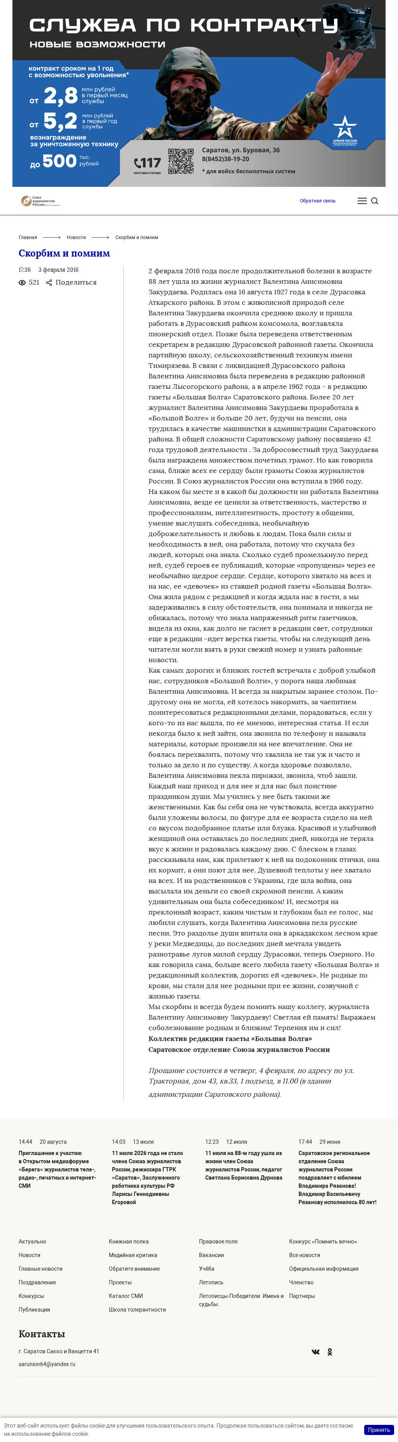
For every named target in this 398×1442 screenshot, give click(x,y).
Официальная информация (324, 1269)
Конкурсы (31, 1296)
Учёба (207, 1269)
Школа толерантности (137, 1310)
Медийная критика (133, 1255)
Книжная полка (129, 1241)
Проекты (120, 1282)
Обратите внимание (134, 1269)
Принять (379, 1430)
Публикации (34, 1310)
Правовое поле (218, 1241)
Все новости (304, 1255)
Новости (76, 237)
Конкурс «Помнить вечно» (323, 1241)
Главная (28, 237)
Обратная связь (318, 201)
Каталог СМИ (126, 1296)
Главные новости (41, 1269)
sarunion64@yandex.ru (47, 1364)
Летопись (211, 1282)
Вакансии (211, 1255)
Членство (301, 1282)
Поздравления (37, 1282)
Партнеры (302, 1296)
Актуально (32, 1241)
